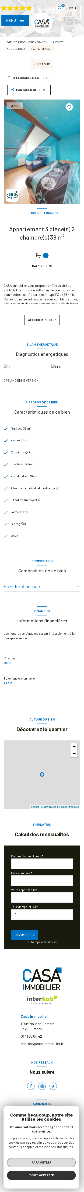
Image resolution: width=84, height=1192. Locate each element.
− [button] (74, 753)
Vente (59, 42)
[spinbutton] (42, 914)
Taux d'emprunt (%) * (24, 907)
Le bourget (17, 48)
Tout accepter (41, 1175)
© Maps (48, 806)
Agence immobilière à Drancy (27, 42)
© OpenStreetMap (69, 806)
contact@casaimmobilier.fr (42, 1043)
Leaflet (35, 806)
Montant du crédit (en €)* (27, 856)
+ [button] (74, 746)
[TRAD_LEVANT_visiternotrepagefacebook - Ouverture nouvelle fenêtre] (31, 1086)
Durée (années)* (21, 873)
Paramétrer (41, 1162)
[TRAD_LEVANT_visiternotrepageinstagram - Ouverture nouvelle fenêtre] (42, 1086)
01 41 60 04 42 (31, 1036)
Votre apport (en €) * (24, 890)
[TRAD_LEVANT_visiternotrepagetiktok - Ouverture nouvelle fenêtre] (53, 1086)
